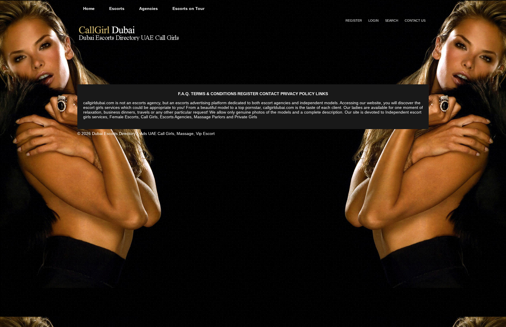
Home (89, 8)
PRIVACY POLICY (297, 93)
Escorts (116, 8)
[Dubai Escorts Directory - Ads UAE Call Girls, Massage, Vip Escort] (128, 33)
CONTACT (269, 93)
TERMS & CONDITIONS (213, 93)
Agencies (148, 8)
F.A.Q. (184, 93)
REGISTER (247, 93)
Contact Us (415, 20)
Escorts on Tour (188, 8)
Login (373, 20)
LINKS (322, 93)
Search (391, 20)
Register (354, 20)
